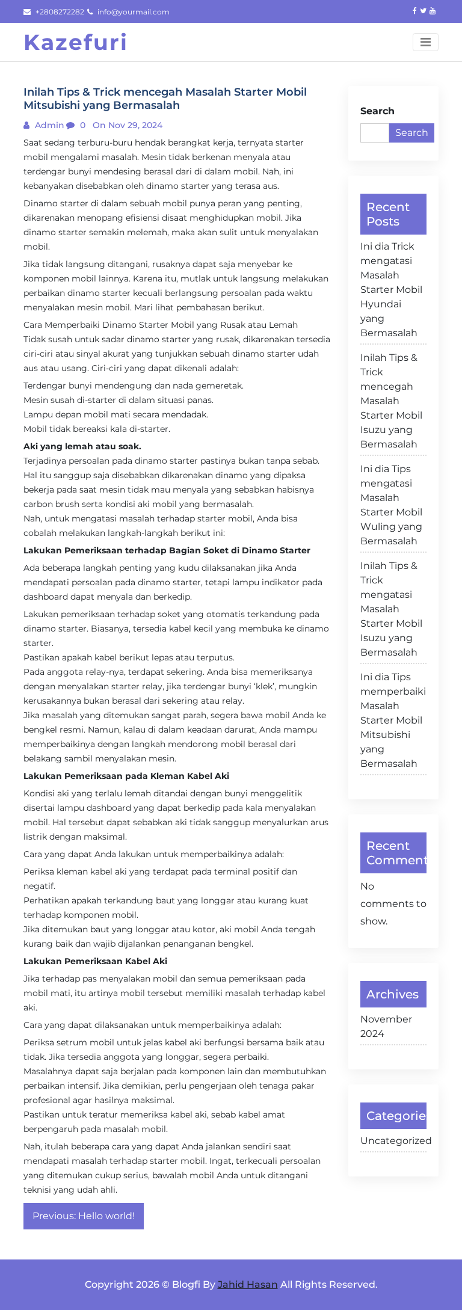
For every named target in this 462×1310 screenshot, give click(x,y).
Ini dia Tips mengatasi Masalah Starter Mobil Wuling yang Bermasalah (391, 505)
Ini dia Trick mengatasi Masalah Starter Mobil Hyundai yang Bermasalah (391, 290)
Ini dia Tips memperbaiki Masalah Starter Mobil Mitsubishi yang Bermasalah (393, 720)
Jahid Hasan (248, 1284)
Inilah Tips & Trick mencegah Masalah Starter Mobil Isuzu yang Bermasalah (391, 401)
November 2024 (386, 1026)
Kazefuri (75, 42)
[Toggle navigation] (426, 42)
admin (48, 125)
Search (377, 111)
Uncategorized (393, 1140)
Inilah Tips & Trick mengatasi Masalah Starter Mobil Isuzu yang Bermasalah (391, 609)
